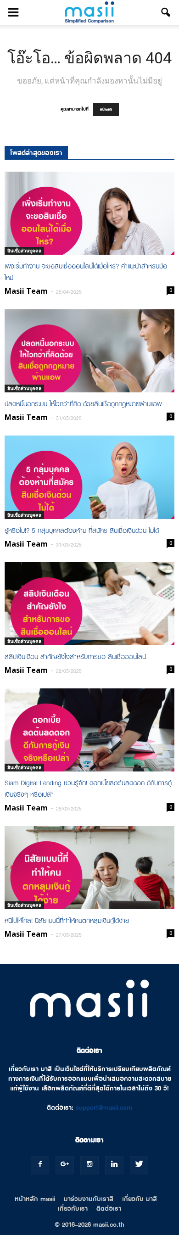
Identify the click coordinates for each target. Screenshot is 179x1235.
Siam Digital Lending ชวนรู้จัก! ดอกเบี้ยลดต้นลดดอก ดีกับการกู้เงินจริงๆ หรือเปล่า (88, 788)
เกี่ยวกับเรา (73, 1208)
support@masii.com (104, 1107)
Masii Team (26, 291)
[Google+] (65, 1165)
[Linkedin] (114, 1165)
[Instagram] (89, 1165)
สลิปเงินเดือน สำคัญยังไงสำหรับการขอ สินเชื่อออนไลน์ (75, 657)
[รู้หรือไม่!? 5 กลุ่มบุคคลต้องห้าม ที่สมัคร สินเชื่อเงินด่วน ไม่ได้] (89, 477)
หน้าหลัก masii (35, 1199)
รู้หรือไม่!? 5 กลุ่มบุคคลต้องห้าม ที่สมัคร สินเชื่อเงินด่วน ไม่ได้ (82, 530)
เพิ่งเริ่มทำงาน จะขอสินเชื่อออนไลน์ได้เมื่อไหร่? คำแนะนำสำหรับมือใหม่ (86, 272)
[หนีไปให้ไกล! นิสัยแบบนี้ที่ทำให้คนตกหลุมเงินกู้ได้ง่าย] (89, 867)
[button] (166, 12)
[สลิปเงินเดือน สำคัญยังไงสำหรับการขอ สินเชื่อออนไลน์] (89, 603)
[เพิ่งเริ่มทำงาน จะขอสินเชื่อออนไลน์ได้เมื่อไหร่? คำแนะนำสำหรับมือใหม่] (89, 213)
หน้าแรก (106, 109)
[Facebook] (40, 1165)
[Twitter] (139, 1165)
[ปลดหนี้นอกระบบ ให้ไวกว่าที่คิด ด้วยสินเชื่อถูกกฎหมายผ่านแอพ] (89, 350)
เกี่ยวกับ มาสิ (139, 1199)
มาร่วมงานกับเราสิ (88, 1199)
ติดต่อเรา (108, 1208)
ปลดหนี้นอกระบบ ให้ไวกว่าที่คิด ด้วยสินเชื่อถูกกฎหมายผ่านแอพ (83, 404)
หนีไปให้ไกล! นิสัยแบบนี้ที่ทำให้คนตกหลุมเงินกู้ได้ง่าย (67, 921)
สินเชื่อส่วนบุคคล (24, 250)
